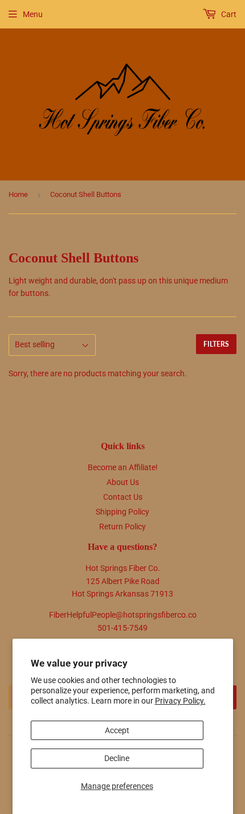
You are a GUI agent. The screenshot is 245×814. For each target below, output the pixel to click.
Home (18, 194)
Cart (227, 14)
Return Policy (122, 526)
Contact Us (122, 496)
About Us (123, 482)
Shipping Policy (122, 511)
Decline (116, 758)
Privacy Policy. (180, 700)
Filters (216, 344)
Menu (33, 14)
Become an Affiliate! (123, 467)
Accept (117, 730)
